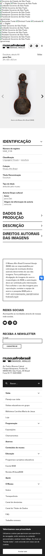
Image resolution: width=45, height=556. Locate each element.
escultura (25, 160)
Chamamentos (12, 435)
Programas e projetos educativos (20, 460)
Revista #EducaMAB (14, 472)
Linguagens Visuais (11, 160)
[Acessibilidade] (36, 46)
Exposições (10, 429)
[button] (42, 96)
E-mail (5, 337)
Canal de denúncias (14, 502)
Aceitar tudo (22, 551)
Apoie (8, 478)
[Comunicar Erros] (42, 21)
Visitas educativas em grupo (18, 405)
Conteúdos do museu (15, 448)
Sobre (8, 490)
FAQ (7, 514)
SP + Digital (5, 3)
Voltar (39, 54)
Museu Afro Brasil (10, 169)
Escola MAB (11, 466)
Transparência (12, 496)
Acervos (9, 441)
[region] (22, 541)
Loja (7, 417)
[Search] (38, 383)
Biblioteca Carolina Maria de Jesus (20, 411)
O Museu (9, 484)
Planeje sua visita (13, 399)
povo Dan (7, 57)
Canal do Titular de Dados (17, 508)
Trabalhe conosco (13, 520)
